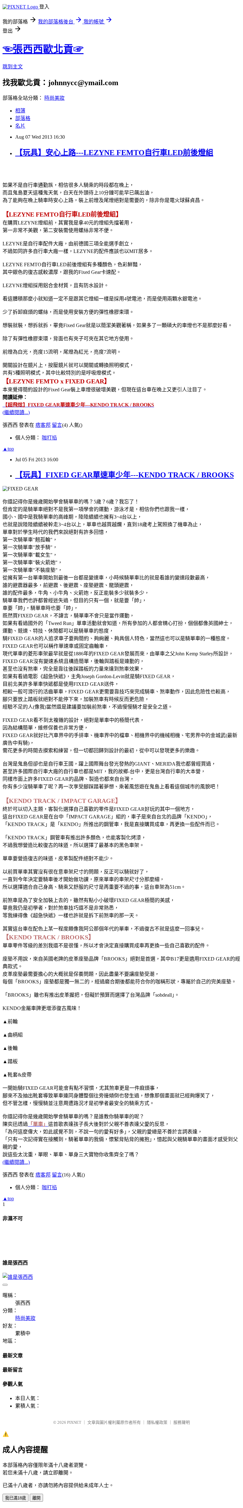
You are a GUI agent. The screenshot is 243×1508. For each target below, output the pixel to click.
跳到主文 (13, 66)
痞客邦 (43, 425)
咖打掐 (49, 437)
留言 (57, 425)
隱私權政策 (157, 1422)
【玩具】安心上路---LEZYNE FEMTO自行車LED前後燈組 (114, 152)
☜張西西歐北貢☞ (43, 49)
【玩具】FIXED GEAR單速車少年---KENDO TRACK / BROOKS (124, 475)
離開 (36, 1498)
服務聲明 (181, 1422)
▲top (8, 448)
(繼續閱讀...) (16, 412)
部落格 (22, 118)
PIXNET (74, 1422)
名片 (20, 126)
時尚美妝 (54, 98)
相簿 (20, 110)
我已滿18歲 (15, 1498)
